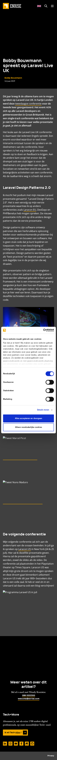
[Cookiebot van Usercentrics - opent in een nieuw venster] (41, 330)
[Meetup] (27, 744)
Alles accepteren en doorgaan (28, 418)
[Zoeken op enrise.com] (46, 6)
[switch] (50, 382)
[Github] (32, 744)
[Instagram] (10, 744)
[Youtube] (16, 744)
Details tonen (43, 410)
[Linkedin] (5, 744)
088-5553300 (28, 695)
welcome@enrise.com (28, 698)
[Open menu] (52, 6)
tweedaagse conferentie (28, 103)
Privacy (51, 756)
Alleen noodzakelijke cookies (28, 427)
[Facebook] (21, 744)
